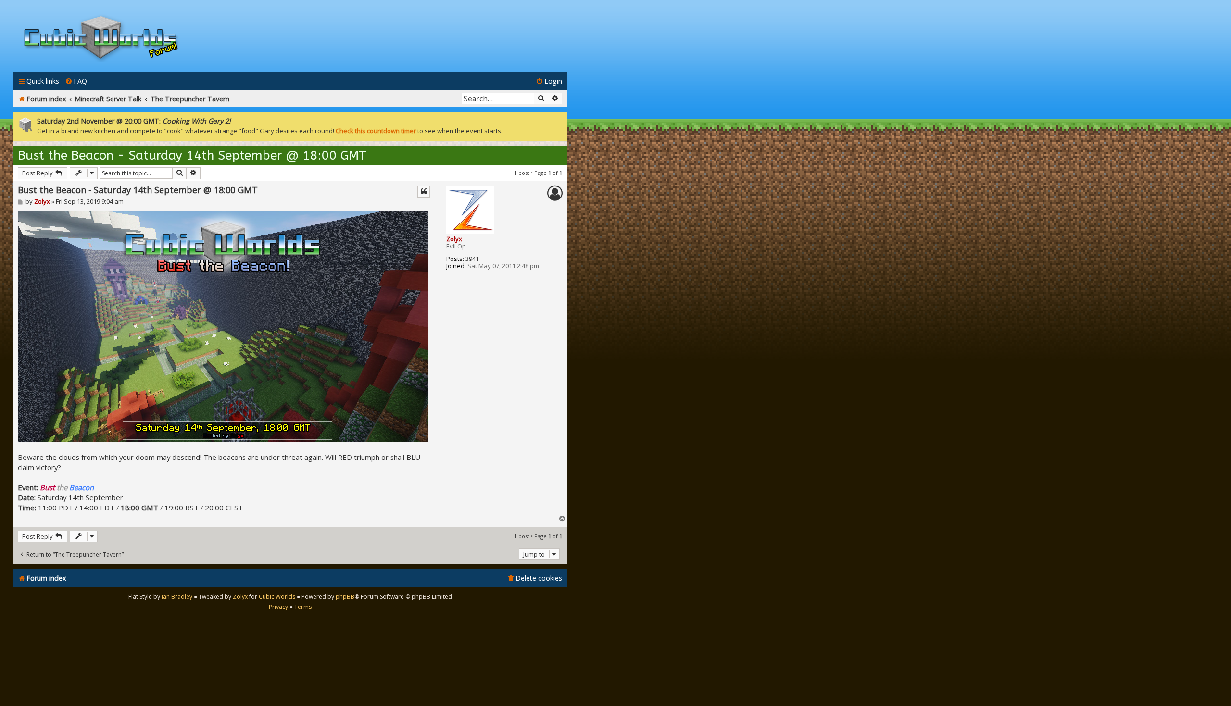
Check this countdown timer (376, 130)
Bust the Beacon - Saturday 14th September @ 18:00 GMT (192, 155)
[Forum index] (101, 40)
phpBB (345, 597)
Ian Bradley (177, 597)
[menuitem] (76, 81)
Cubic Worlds (277, 597)
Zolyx (454, 239)
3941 (472, 259)
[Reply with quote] (423, 192)
